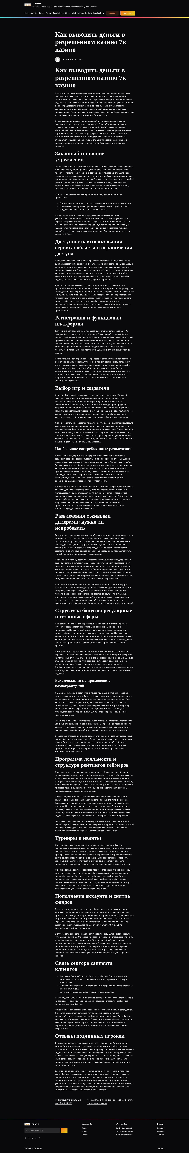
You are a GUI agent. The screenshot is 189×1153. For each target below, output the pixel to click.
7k (80, 99)
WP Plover (38, 1148)
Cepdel (37, 3)
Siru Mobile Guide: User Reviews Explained (83, 13)
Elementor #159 (31, 13)
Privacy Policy (45, 13)
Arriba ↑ (161, 1148)
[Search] (64, 1130)
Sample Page (58, 13)
